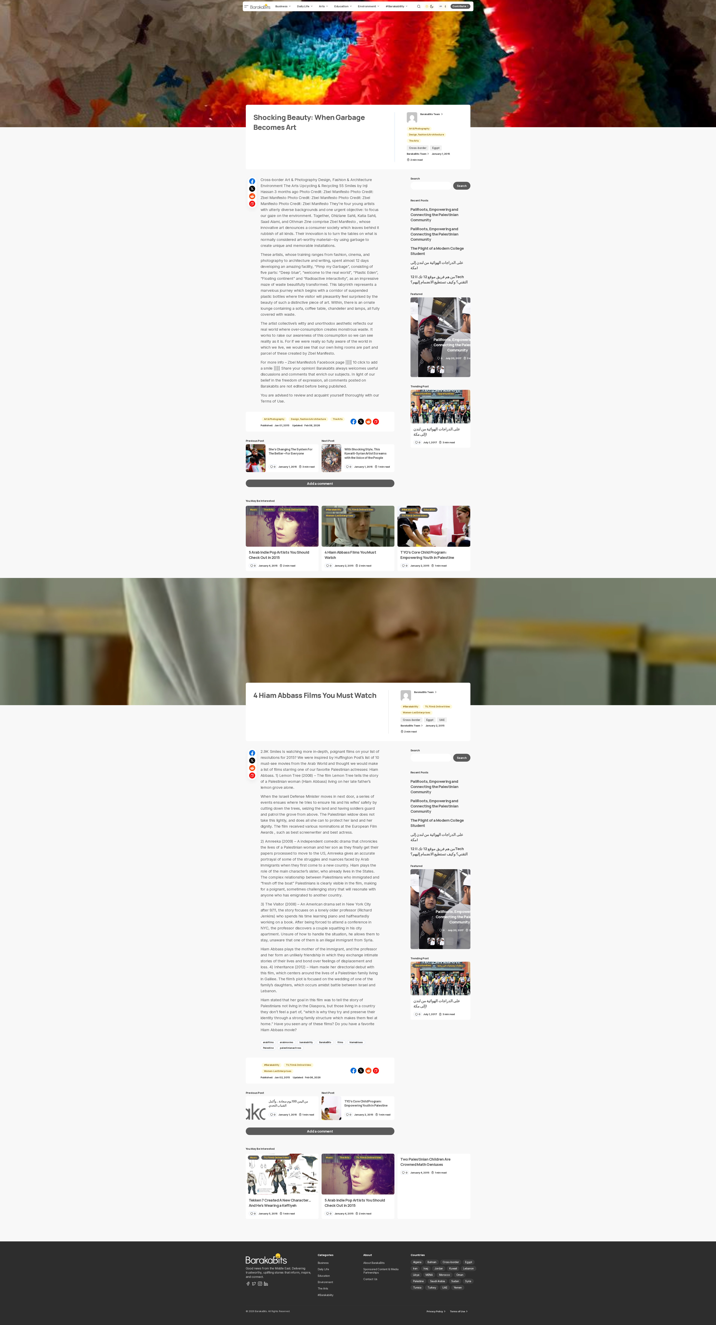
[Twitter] (254, 1284)
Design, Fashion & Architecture (426, 134)
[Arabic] (445, 6)
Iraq (426, 1268)
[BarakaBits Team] (412, 117)
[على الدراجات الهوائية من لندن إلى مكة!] (440, 406)
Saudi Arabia (437, 1281)
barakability (306, 1042)
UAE (442, 719)
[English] (440, 6)
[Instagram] (260, 1284)
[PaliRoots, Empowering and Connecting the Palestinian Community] (440, 337)
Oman (459, 1274)
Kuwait (453, 1268)
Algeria (417, 1262)
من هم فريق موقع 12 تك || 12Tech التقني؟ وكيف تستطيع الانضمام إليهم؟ (439, 279)
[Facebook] (248, 1284)
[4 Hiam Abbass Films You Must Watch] (358, 526)
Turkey (432, 1287)
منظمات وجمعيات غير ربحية (450, 965)
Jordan (438, 1268)
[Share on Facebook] (252, 181)
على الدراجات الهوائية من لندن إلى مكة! (437, 265)
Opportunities (423, 393)
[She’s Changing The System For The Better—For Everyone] (256, 458)
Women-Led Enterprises (339, 515)
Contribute (459, 6)
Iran (415, 1268)
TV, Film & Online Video (292, 509)
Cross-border (417, 147)
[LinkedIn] (266, 1284)
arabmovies (286, 1042)
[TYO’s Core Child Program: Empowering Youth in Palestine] (433, 526)
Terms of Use (457, 1311)
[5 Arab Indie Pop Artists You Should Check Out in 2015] (282, 526)
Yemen (458, 1287)
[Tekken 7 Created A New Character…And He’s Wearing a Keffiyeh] (282, 1174)
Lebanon (468, 1268)
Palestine (268, 1047)
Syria (468, 1281)
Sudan (455, 1281)
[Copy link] (252, 203)
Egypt (435, 147)
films (340, 1042)
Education (429, 509)
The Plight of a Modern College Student (437, 251)
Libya (416, 1274)
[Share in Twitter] (252, 188)
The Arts (414, 140)
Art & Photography (419, 128)
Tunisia (417, 1287)
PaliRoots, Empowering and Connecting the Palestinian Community (434, 214)
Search (415, 178)
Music (253, 509)
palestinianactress (290, 1047)
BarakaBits (325, 1042)
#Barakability (333, 509)
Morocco (444, 1274)
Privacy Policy (435, 1311)
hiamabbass (356, 1042)
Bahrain (432, 1262)
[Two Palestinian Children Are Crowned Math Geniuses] (433, 1166)
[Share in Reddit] (252, 196)
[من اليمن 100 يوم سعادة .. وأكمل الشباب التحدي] (256, 1108)
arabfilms (268, 1042)
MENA (429, 1274)
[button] (247, 6)
